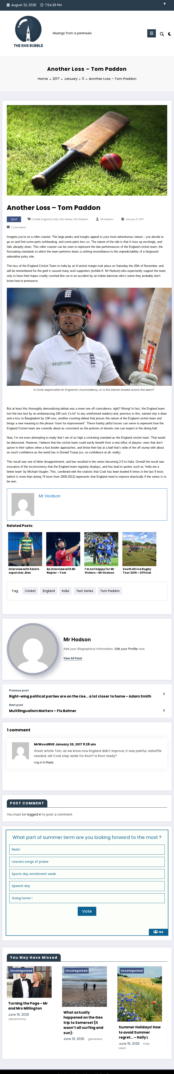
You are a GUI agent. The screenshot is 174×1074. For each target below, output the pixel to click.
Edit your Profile (126, 649)
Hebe (127, 1048)
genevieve (21, 1039)
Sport (14, 219)
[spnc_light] (169, 34)
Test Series (66, 219)
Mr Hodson (107, 219)
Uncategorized (58, 971)
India (55, 219)
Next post (16, 705)
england (46, 219)
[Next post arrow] (164, 710)
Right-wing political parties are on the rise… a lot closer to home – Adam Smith (80, 696)
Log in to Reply (44, 762)
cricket (36, 219)
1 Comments (18, 227)
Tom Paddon (80, 219)
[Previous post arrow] (164, 694)
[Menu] (151, 33)
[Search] (162, 34)
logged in (34, 814)
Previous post (19, 690)
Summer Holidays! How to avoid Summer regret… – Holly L (66, 1032)
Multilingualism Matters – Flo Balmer (42, 710)
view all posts (72, 658)
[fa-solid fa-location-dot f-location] (165, 4)
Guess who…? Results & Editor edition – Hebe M (120, 1036)
